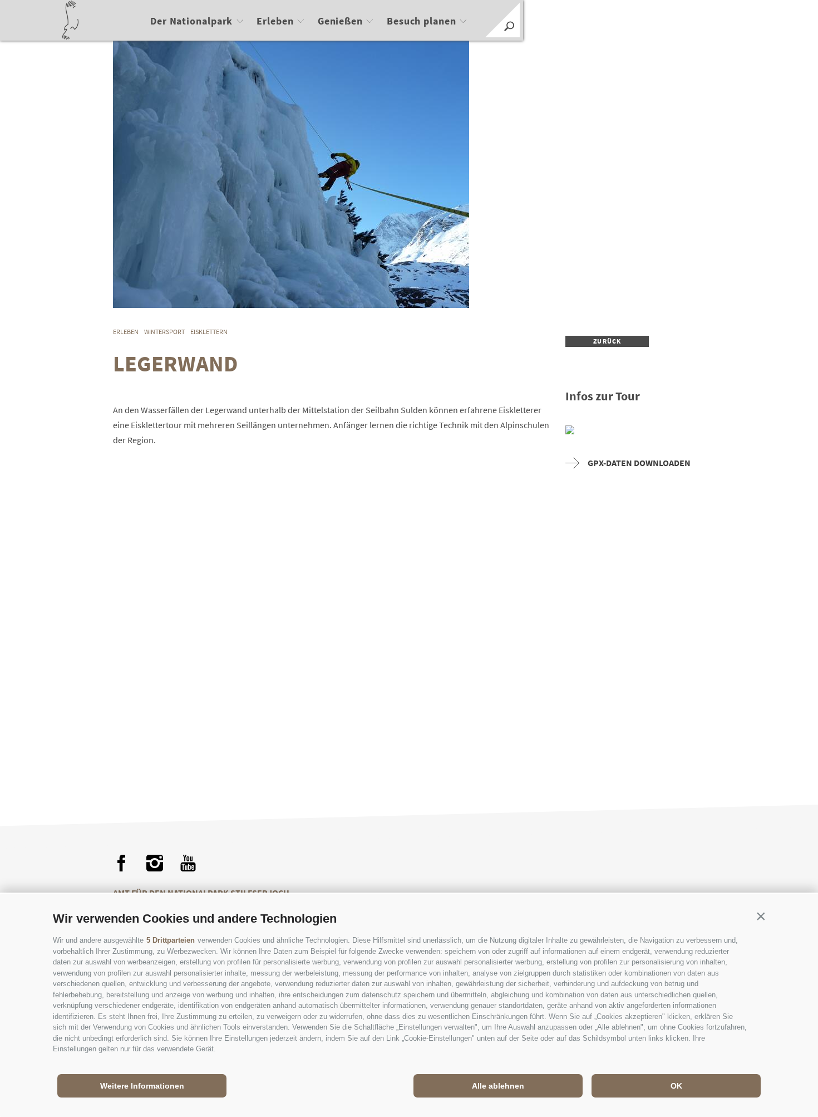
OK (676, 1085)
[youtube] (188, 863)
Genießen (340, 20)
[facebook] (121, 863)
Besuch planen (421, 20)
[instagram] (154, 863)
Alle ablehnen (498, 1085)
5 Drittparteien (170, 940)
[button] (760, 916)
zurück (607, 341)
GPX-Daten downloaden (639, 462)
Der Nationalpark (191, 20)
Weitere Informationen (142, 1085)
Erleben (275, 20)
